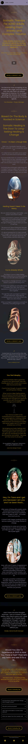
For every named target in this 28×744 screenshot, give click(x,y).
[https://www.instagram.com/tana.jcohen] (5, 740)
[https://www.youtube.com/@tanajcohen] (23, 740)
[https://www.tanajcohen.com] (2, 2)
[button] (26, 2)
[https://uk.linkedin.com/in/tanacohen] (14, 740)
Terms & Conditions (12, 737)
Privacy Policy (17, 737)
